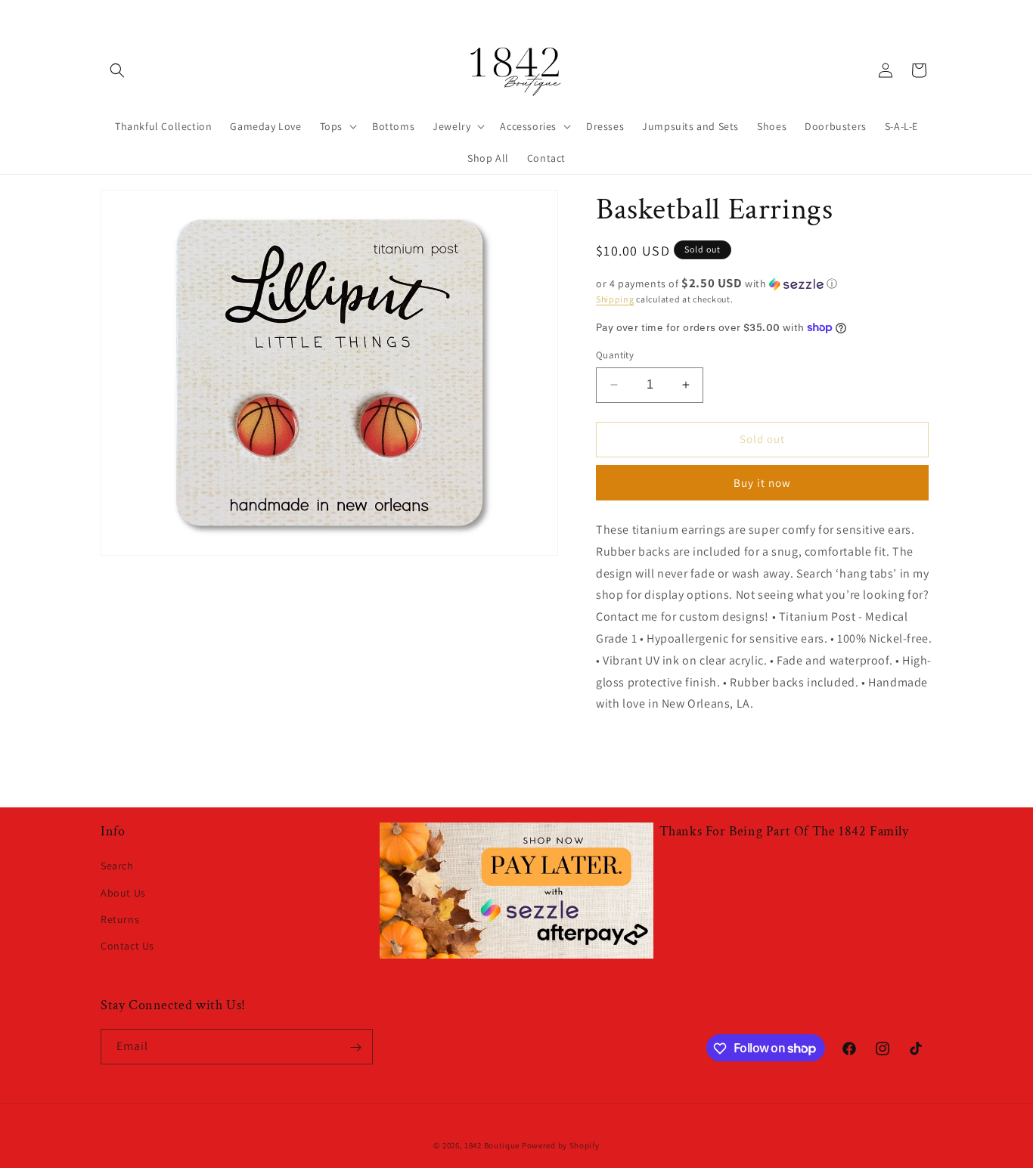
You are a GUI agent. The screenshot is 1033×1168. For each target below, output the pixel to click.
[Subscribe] (355, 1047)
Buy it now (762, 483)
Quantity (615, 355)
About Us (123, 892)
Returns (120, 918)
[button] (117, 70)
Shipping (615, 299)
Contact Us (127, 946)
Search (117, 865)
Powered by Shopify (561, 1145)
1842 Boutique (492, 1145)
